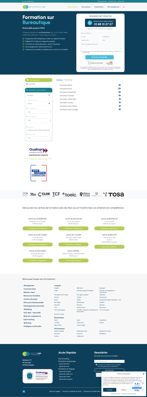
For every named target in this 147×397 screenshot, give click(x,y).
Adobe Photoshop (105, 331)
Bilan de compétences (32, 316)
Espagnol (102, 288)
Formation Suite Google (69, 110)
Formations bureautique (67, 361)
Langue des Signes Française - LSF (110, 300)
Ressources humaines (32, 296)
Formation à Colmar (73, 244)
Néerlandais (80, 302)
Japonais (102, 295)
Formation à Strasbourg (37, 228)
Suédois (101, 302)
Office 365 (80, 322)
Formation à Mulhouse (73, 228)
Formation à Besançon (109, 228)
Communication (30, 289)
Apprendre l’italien (64, 376)
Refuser (124, 390)
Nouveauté (32, 116)
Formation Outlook (67, 96)
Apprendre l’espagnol (65, 379)
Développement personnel (34, 306)
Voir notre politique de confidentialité (108, 366)
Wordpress (102, 333)
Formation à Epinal (73, 261)
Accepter (109, 390)
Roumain (57, 305)
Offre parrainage (102, 1)
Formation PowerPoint (68, 92)
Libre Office (58, 325)
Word (56, 320)
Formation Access (66, 103)
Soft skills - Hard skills (32, 313)
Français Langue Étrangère (85, 290)
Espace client (121, 1)
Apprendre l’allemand (65, 374)
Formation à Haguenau (37, 261)
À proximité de (31, 100)
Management (29, 285)
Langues (57, 285)
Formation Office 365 (68, 99)
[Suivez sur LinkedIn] (23, 391)
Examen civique (59, 314)
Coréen (79, 297)
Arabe (79, 300)
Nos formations (73, 7)
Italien (56, 290)
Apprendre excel (64, 366)
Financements (98, 7)
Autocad (57, 333)
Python (56, 336)
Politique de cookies (115, 393)
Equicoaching (29, 319)
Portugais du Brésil (82, 295)
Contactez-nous (112, 1)
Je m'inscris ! (109, 370)
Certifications (81, 307)
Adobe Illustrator (82, 331)
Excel (78, 320)
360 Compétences (113, 7)
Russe (56, 300)
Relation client (29, 292)
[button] (143, 374)
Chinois (56, 297)
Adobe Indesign (59, 331)
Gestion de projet (30, 299)
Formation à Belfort (109, 247)
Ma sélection (35, 80)
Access (101, 322)
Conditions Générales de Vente (128, 393)
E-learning (102, 307)
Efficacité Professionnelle (33, 302)
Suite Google (81, 325)
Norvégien (57, 302)
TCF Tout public (104, 310)
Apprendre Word (64, 364)
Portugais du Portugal (61, 295)
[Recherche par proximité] (49, 103)
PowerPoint (103, 320)
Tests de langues (59, 310)
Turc (55, 307)
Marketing (28, 309)
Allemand (80, 288)
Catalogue (59, 80)
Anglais (56, 288)
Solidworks (80, 336)
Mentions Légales (54, 391)
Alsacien (102, 305)
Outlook (56, 322)
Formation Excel (66, 89)
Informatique (59, 329)
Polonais (79, 305)
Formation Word (66, 85)
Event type (31, 134)
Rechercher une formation (37, 90)
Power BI (79, 333)
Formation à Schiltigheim (37, 244)
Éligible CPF (32, 108)
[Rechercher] (49, 95)
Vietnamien (103, 297)
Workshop (27, 323)
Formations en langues (66, 369)
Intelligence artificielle (32, 326)
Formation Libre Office (68, 106)
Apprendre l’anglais (65, 371)
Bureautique (59, 318)
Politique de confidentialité (92, 391)
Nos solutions (86, 7)
